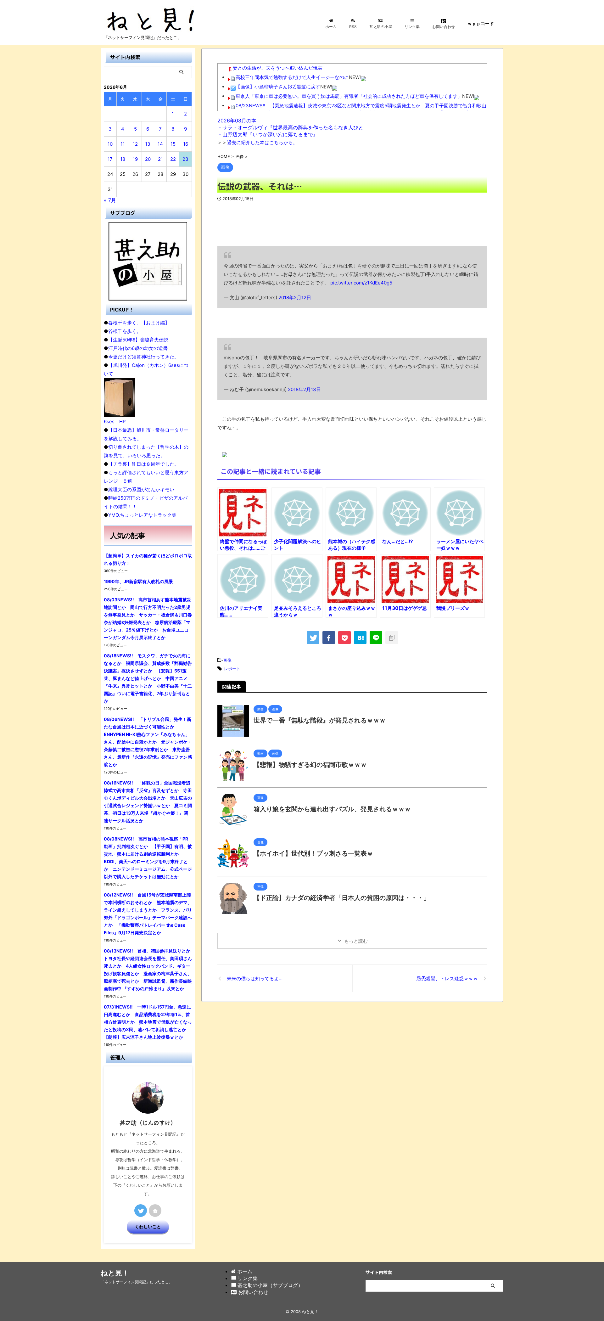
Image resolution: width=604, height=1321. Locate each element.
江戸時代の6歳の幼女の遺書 (138, 348)
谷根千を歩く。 (124, 331)
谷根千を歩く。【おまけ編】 (139, 323)
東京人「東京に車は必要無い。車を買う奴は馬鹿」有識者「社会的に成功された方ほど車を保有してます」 (349, 96)
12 (135, 144)
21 (160, 159)
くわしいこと (148, 1226)
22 (173, 159)
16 (185, 144)
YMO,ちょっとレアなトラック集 (142, 515)
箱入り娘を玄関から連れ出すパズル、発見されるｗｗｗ (332, 809)
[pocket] (344, 637)
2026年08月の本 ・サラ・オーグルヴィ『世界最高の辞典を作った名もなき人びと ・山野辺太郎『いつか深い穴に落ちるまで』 (290, 127)
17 (110, 159)
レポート (232, 668)
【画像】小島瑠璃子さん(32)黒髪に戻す (278, 87)
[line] (376, 637)
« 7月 (110, 200)
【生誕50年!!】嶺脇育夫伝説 (138, 340)
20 (148, 159)
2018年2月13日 (304, 389)
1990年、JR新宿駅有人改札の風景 (138, 581)
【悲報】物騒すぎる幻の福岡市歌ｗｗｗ (310, 764)
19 (135, 159)
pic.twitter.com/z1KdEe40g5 (361, 283)
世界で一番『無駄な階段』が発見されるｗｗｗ (320, 720)
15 (173, 144)
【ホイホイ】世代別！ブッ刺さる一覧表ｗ (313, 853)
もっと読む (356, 941)
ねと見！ (115, 1273)
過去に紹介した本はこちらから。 (262, 142)
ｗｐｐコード (480, 23)
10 (110, 144)
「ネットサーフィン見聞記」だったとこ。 (136, 1281)
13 (147, 144)
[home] (155, 1210)
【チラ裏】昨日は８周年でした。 (143, 464)
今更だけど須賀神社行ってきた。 (143, 357)
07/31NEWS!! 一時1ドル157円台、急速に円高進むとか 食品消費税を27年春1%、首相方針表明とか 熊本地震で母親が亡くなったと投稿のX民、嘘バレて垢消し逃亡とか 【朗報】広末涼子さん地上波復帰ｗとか (148, 1022)
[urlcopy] (391, 637)
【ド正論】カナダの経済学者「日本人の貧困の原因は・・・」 (342, 898)
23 (185, 159)
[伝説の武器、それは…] (360, 637)
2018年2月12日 (294, 298)
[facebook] (328, 637)
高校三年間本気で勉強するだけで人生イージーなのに (292, 77)
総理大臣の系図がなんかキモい (141, 489)
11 (122, 144)
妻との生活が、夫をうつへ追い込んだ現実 (277, 68)
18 (122, 159)
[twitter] (313, 637)
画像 (227, 660)
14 (160, 144)
